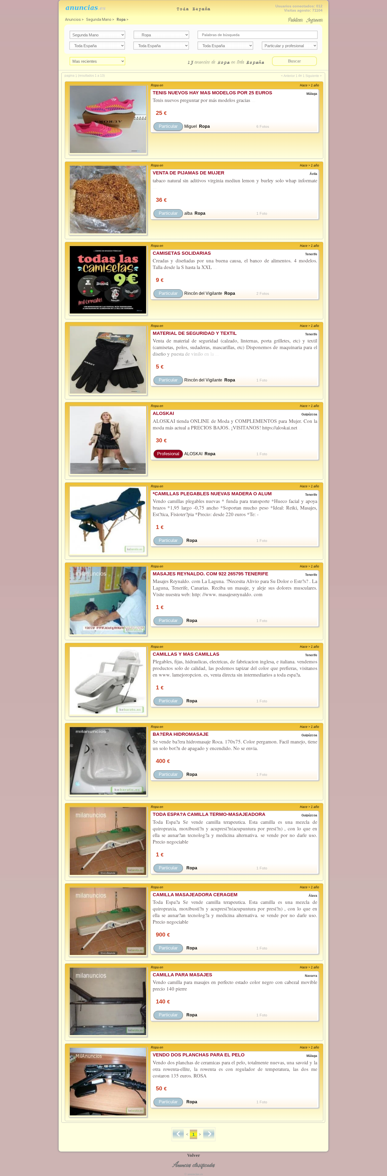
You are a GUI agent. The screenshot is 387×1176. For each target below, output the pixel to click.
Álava (313, 896)
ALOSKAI (163, 413)
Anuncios (73, 19)
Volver (193, 1155)
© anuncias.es (193, 1174)
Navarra (311, 976)
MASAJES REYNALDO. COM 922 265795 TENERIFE (210, 573)
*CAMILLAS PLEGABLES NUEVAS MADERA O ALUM (212, 493)
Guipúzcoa (309, 414)
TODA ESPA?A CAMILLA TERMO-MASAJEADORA (209, 814)
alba (188, 213)
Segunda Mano (98, 19)
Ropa (121, 19)
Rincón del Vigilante (203, 293)
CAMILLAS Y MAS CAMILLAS (186, 654)
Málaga (311, 94)
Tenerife (311, 254)
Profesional (168, 453)
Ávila (313, 174)
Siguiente (312, 76)
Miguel (190, 126)
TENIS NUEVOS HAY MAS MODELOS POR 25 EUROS (212, 92)
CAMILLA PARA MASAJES (182, 974)
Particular (168, 126)
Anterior (289, 76)
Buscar (294, 60)
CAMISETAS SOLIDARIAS (182, 253)
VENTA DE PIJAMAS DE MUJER (188, 172)
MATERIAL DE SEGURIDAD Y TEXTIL (195, 333)
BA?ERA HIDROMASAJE (181, 734)
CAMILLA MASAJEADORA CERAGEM (195, 894)
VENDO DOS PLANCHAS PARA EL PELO (199, 1054)
